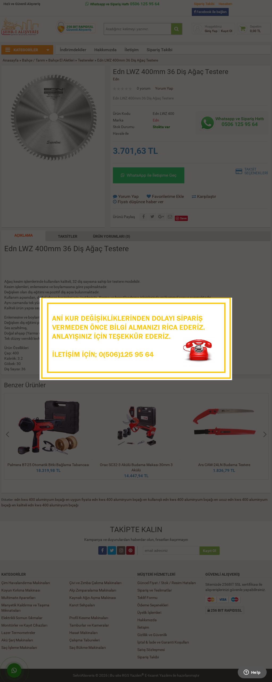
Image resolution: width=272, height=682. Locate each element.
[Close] (223, 303)
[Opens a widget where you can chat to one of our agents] (252, 672)
